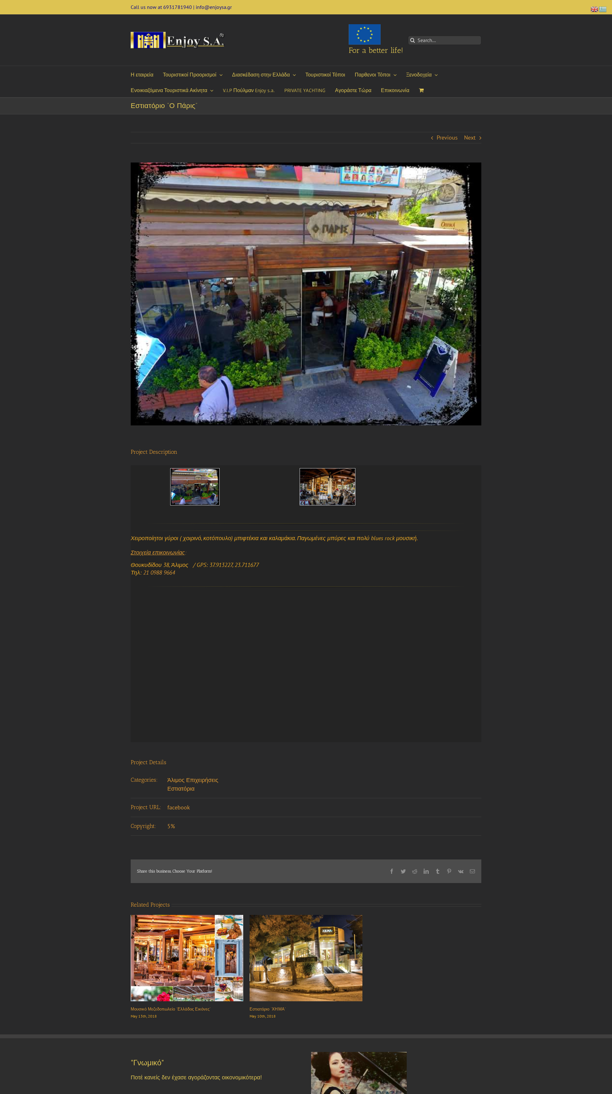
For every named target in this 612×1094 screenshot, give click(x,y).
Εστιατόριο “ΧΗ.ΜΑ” (268, 1009)
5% (171, 826)
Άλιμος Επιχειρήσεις (192, 780)
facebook (178, 807)
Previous (447, 137)
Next (470, 137)
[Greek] (603, 8)
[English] (595, 8)
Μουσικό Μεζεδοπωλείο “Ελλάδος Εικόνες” (171, 1009)
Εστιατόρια (180, 788)
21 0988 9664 (159, 572)
